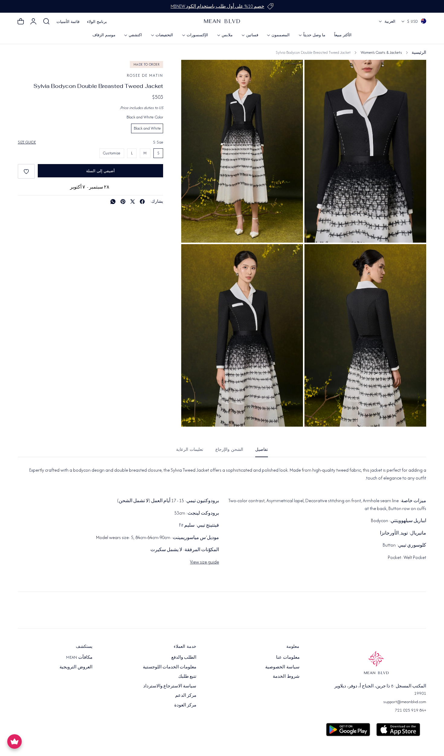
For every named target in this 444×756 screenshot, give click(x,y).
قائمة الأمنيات (67, 21)
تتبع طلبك (187, 676)
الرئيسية (419, 52)
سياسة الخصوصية (282, 667)
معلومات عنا (287, 657)
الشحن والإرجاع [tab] (229, 449)
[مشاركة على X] (133, 202)
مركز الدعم (185, 695)
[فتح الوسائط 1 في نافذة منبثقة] (192, 71)
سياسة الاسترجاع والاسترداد (170, 686)
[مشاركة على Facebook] (142, 202)
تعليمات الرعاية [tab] (189, 449)
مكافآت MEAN (79, 657)
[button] (46, 21)
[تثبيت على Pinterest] (123, 202)
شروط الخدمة (286, 676)
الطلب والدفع (183, 657)
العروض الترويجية (76, 667)
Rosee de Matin (145, 75)
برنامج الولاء (97, 21)
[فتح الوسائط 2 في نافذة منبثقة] (316, 71)
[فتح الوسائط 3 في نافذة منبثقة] (316, 255)
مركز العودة (185, 705)
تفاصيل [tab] (261, 449)
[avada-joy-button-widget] (14, 741)
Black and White (147, 128)
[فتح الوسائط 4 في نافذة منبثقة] (192, 255)
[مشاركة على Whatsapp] (113, 202)
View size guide (204, 562)
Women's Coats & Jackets (381, 52)
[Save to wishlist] (26, 171)
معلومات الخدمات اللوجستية (170, 667)
